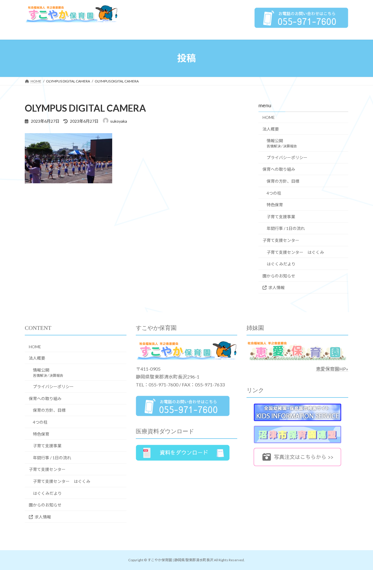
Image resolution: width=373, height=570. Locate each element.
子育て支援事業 (281, 216)
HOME (269, 117)
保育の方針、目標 (283, 181)
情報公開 (282, 143)
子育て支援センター (281, 240)
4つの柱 (274, 192)
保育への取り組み (279, 169)
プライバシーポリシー (287, 157)
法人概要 (271, 128)
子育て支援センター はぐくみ (295, 251)
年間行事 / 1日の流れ (286, 228)
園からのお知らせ (279, 275)
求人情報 (276, 287)
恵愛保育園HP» (332, 369)
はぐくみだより (281, 263)
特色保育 (275, 204)
